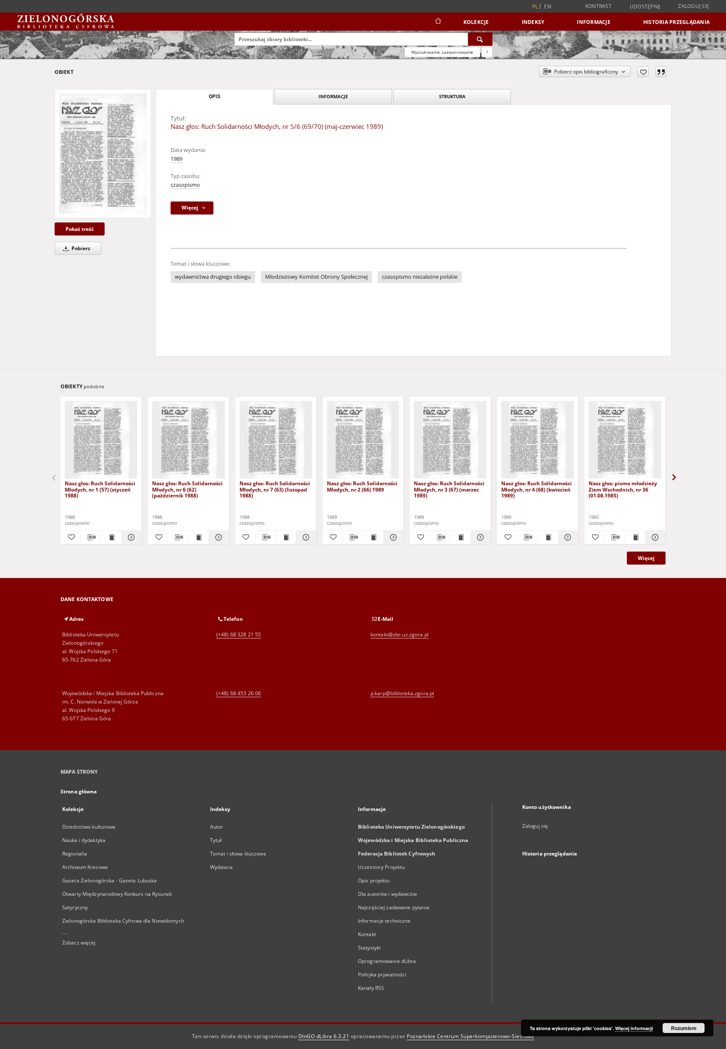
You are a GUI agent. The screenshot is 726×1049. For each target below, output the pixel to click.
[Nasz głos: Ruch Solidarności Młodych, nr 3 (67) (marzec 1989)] (450, 440)
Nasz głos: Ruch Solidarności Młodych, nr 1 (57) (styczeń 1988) (100, 489)
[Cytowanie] (660, 71)
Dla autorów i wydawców (387, 893)
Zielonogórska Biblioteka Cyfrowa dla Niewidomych (123, 920)
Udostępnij (645, 6)
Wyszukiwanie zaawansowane (442, 52)
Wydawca (221, 867)
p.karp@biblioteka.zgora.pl (402, 693)
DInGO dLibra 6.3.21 (324, 1036)
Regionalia (74, 853)
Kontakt (367, 934)
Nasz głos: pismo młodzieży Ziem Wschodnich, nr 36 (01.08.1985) (623, 489)
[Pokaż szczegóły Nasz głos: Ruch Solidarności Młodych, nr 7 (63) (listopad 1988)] (305, 537)
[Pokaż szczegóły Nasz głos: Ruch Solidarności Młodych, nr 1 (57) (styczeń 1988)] (130, 537)
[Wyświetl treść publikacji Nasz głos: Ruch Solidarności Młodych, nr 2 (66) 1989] (373, 537)
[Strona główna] (437, 22)
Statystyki (369, 947)
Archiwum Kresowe (85, 867)
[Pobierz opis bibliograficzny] (90, 537)
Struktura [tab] (452, 96)
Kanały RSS (371, 987)
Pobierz (80, 248)
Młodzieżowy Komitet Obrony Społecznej (316, 276)
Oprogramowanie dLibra (387, 961)
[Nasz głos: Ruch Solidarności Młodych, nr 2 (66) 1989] (363, 440)
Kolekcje (476, 22)
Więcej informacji (634, 1028)
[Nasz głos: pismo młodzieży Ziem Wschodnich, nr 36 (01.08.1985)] (625, 440)
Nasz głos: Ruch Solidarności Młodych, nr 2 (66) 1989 (362, 486)
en (547, 6)
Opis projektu (374, 880)
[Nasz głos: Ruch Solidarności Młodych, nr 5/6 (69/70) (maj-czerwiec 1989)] (103, 154)
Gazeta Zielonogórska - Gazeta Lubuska (109, 880)
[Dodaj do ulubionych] (643, 71)
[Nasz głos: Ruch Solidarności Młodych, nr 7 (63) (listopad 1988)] (276, 440)
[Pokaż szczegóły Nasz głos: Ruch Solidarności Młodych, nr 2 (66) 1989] (392, 537)
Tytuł (216, 840)
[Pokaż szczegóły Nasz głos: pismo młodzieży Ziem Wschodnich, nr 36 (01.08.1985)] (654, 537)
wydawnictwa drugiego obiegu (213, 276)
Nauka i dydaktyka (83, 840)
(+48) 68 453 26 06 (238, 693)
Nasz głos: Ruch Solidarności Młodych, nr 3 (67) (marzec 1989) (449, 489)
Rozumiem (684, 1028)
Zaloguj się (693, 6)
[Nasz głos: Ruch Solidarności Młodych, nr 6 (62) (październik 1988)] (188, 440)
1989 (176, 158)
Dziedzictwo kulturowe (89, 826)
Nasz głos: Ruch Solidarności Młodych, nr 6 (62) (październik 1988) (187, 489)
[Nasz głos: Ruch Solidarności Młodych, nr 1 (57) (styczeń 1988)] (101, 440)
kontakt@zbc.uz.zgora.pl (400, 634)
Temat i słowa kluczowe (238, 853)
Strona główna (78, 791)
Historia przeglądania (676, 22)
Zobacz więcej (79, 942)
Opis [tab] (214, 96)
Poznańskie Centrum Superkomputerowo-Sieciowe (470, 1036)
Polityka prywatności (382, 974)
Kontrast (598, 6)
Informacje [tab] (333, 96)
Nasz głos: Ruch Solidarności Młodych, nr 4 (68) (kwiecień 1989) (536, 489)
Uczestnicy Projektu (381, 867)
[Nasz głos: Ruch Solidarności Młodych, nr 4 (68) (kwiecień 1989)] (537, 440)
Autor (217, 826)
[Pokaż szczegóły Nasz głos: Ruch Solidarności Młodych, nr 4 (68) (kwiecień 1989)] (567, 537)
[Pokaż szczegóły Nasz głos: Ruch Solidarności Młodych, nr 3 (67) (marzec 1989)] (479, 537)
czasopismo (185, 184)
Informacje (593, 22)
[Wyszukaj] (480, 39)
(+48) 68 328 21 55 (238, 634)
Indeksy (533, 22)
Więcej (646, 558)
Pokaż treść (80, 229)
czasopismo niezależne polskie (420, 276)
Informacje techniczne (384, 920)
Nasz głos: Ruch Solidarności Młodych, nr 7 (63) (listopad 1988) (274, 489)
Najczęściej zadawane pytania (393, 907)
